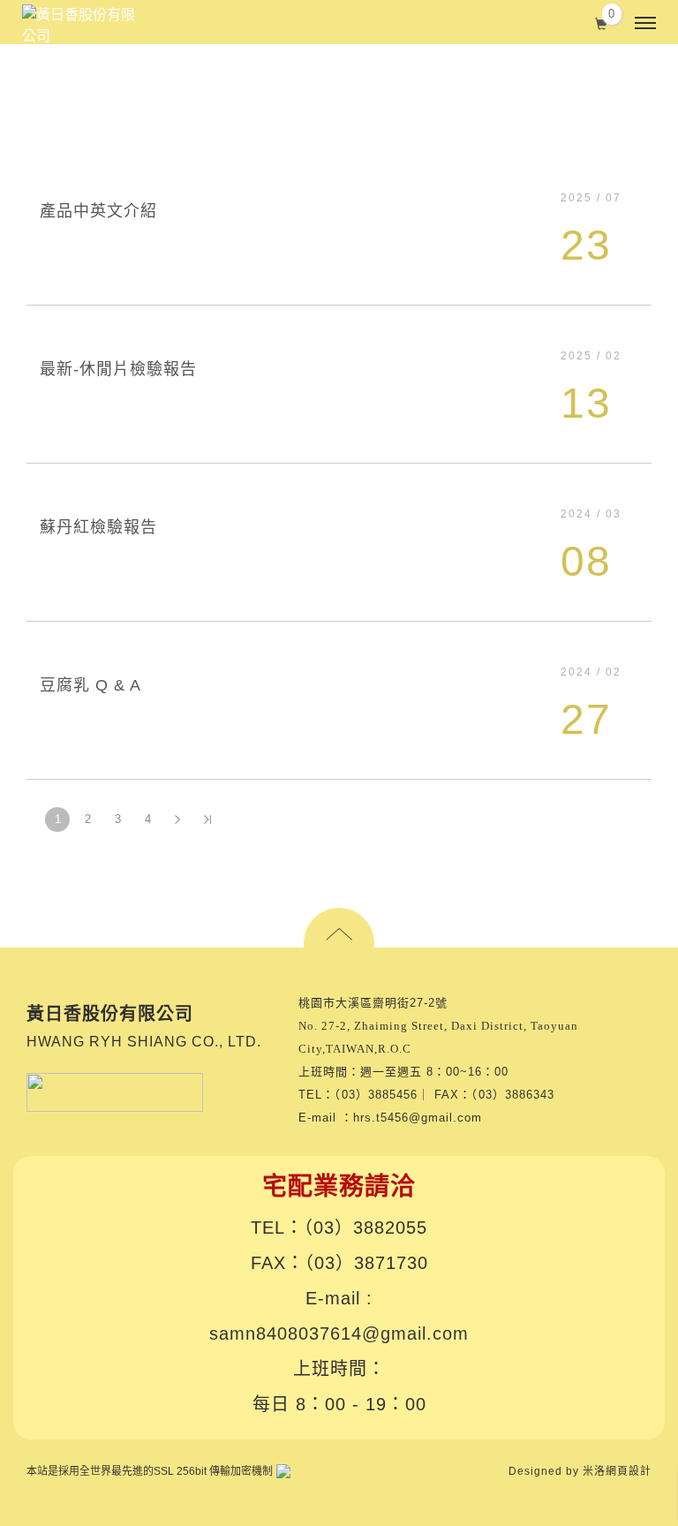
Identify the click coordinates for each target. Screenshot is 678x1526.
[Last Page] (207, 819)
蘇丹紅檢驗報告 (98, 527)
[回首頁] (79, 25)
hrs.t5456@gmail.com (417, 1117)
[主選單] (645, 23)
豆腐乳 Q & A (90, 685)
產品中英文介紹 (98, 211)
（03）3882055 (365, 1227)
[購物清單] (601, 22)
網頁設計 (629, 1471)
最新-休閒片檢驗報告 (118, 369)
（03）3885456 (376, 1094)
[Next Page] (177, 819)
